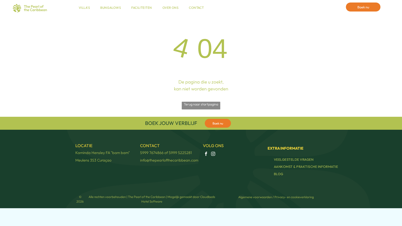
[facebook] (206, 154)
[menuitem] (85, 7)
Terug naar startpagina (201, 104)
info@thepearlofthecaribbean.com (169, 160)
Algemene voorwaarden (255, 197)
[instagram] (213, 154)
